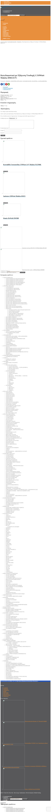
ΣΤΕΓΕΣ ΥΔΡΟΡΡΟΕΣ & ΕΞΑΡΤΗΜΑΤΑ (12, 633)
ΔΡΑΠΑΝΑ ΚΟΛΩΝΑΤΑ (11, 459)
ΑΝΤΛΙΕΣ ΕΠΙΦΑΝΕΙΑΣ (11, 616)
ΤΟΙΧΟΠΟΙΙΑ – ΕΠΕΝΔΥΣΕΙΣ (13, 645)
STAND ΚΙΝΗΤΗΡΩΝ (11, 574)
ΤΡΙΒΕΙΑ (8, 448)
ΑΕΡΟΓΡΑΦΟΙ (9, 392)
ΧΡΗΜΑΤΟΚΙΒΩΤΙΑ (11, 344)
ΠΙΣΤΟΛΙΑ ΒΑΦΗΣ (10, 474)
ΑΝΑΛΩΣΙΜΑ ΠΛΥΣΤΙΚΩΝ (12, 614)
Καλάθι (4, 31)
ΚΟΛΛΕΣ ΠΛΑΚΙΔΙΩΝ (11, 599)
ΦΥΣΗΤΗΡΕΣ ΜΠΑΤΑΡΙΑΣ (12, 327)
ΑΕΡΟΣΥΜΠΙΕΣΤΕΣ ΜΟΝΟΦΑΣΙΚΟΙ (14, 283)
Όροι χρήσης (6, 1)
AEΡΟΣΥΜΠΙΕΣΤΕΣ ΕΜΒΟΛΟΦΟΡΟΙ (15, 280)
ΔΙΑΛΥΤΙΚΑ (9, 669)
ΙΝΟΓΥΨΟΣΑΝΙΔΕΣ (13, 650)
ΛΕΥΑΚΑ (10, 374)
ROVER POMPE (9, 560)
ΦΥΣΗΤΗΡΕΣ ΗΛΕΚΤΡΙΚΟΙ (12, 326)
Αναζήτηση (22, 15)
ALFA (7, 514)
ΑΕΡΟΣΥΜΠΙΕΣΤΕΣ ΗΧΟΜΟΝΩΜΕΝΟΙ (15, 282)
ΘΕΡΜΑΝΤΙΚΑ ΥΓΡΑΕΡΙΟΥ (12, 508)
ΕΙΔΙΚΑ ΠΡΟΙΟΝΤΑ (10, 670)
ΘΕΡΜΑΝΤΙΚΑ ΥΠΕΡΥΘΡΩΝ (13, 510)
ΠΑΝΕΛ (8, 601)
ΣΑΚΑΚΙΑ (10, 380)
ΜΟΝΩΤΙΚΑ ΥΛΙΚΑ (13, 651)
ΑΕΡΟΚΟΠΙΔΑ (9, 398)
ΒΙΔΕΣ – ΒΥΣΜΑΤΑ (13, 642)
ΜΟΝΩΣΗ (5, 597)
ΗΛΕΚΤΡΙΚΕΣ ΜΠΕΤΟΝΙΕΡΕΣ (13, 462)
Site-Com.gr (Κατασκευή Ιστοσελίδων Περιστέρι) (27, 681)
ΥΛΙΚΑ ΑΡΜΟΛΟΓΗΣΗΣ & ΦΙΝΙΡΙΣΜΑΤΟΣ (16, 653)
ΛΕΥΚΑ (10, 386)
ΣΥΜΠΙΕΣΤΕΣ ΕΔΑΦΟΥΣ (12, 356)
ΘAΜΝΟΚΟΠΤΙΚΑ (10, 294)
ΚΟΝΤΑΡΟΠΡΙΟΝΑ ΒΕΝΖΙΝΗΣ (13, 299)
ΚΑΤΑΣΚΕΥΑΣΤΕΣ (12, 41)
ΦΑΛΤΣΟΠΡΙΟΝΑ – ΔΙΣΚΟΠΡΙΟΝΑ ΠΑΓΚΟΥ (16, 451)
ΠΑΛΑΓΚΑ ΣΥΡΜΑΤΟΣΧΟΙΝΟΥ (13, 472)
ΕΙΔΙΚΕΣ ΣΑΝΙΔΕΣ (12, 647)
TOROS (7, 569)
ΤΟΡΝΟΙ (8, 492)
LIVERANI (8, 548)
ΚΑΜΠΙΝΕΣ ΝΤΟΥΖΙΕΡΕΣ (12, 631)
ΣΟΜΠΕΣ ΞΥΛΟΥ (10, 512)
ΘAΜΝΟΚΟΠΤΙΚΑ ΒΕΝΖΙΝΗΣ (13, 295)
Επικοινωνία (6, 4)
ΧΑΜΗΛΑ (10, 390)
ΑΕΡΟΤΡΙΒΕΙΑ (9, 399)
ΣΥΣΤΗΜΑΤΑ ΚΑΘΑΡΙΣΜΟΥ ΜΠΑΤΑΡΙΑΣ (16, 622)
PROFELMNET (9, 556)
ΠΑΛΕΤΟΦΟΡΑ (7, 607)
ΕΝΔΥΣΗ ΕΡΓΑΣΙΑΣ (10, 371)
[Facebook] (2, 84)
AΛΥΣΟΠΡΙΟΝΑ (10, 287)
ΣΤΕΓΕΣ (8, 637)
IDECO (7, 538)
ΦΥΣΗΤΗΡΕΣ (9, 452)
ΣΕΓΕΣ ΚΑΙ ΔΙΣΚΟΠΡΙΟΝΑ (12, 484)
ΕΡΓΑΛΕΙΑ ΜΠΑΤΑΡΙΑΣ (9, 414)
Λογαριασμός (6, 30)
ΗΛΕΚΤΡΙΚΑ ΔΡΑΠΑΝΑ (11, 460)
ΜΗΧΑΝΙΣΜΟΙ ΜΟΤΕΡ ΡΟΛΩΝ (13, 350)
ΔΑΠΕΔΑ (5, 357)
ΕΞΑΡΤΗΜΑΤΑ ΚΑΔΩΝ (14, 311)
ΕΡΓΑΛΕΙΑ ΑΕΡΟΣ (7, 391)
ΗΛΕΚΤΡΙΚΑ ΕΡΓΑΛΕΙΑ (16, 81)
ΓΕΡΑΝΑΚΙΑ (9, 580)
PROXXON (8, 557)
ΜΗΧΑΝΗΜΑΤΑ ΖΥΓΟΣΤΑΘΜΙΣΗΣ (14, 586)
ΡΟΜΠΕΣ (10, 379)
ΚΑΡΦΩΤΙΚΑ (9, 427)
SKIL (7, 563)
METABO (8, 553)
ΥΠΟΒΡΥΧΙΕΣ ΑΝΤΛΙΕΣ (11, 623)
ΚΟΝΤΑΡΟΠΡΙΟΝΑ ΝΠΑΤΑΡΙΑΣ (13, 300)
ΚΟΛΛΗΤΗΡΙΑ (9, 466)
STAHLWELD (9, 565)
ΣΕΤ (9, 381)
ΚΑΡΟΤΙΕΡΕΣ (9, 463)
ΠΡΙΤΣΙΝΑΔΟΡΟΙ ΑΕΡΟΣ (12, 410)
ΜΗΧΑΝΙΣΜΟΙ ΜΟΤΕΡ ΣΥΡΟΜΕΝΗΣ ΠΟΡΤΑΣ (17, 351)
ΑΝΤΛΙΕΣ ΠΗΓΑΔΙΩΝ (11, 617)
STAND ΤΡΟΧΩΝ (10, 575)
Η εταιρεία (5, 687)
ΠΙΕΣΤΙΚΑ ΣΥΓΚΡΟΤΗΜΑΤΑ (13, 620)
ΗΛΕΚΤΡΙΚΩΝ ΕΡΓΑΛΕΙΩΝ (12, 332)
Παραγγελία (5, 32)
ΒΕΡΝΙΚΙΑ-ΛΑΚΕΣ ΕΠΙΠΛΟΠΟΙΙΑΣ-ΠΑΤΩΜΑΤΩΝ (18, 665)
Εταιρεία (5, 27)
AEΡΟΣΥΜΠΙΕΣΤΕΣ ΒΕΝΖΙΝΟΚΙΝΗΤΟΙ (15, 278)
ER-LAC (8, 531)
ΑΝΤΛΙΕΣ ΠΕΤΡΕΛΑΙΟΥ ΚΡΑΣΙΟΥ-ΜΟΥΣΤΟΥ (19, 309)
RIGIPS (7, 559)
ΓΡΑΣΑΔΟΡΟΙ (9, 420)
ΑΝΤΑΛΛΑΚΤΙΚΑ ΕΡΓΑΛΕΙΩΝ (13, 331)
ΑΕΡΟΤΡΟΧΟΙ (9, 401)
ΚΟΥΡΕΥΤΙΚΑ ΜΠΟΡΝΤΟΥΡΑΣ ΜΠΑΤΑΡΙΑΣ (16, 303)
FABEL (7, 533)
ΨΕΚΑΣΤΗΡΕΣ (9, 329)
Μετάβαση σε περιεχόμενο (25, 6)
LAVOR (7, 547)
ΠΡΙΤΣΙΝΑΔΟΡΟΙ (10, 442)
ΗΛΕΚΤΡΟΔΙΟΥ (9, 501)
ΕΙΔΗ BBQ (5, 361)
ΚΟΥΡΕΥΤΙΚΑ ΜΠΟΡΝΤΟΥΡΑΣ (13, 301)
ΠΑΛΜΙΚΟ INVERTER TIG (12, 504)
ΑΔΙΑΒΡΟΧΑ (11, 372)
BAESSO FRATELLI (10, 517)
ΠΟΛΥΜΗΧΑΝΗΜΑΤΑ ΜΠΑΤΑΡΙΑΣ (14, 319)
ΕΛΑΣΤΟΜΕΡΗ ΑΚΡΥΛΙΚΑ (12, 671)
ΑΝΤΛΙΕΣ (8, 615)
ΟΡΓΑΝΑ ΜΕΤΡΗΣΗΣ (13, 312)
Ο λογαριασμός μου (7, 796)
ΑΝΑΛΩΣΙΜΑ (6, 330)
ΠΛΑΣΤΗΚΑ (9, 675)
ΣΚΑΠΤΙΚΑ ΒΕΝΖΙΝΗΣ (11, 320)
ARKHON (8, 516)
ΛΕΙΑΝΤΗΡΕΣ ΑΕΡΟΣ (11, 406)
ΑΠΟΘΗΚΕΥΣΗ (7, 335)
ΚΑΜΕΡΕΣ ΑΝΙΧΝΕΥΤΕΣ (12, 426)
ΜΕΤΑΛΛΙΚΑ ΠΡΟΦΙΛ (11, 644)
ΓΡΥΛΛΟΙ (8, 583)
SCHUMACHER (9, 562)
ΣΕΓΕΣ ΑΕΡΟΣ (9, 411)
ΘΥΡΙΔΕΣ (10, 648)
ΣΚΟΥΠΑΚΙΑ (9, 446)
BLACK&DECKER (10, 523)
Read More (5, 171)
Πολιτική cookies (7, 2)
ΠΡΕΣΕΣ (8, 591)
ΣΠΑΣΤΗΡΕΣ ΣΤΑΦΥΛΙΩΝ (14, 315)
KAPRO (8, 542)
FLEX (7, 536)
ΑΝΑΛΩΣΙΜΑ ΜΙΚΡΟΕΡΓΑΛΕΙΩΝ (14, 596)
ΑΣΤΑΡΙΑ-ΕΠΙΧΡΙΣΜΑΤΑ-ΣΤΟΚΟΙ (14, 663)
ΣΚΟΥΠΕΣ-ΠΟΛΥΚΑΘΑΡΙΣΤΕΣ (10, 625)
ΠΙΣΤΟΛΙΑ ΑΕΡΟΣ (10, 408)
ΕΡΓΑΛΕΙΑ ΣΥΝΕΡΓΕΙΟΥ (12, 584)
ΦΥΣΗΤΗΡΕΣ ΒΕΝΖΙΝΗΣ (12, 325)
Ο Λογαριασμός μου (7, 10)
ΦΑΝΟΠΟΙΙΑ (6, 654)
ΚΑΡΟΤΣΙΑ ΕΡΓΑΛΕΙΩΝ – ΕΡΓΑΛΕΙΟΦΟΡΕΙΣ (16, 336)
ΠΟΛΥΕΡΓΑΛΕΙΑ (10, 441)
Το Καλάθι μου (6, 11)
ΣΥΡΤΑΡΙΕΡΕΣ (9, 343)
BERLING (8, 519)
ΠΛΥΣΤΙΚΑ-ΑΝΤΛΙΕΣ (8, 613)
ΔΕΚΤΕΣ (8, 347)
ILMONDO (8, 539)
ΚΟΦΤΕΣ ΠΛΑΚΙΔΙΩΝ (13, 526)
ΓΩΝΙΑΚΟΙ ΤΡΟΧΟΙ (10, 421)
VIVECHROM (9, 572)
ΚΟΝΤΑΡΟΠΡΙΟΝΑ (10, 297)
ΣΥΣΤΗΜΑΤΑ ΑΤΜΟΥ (11, 628)
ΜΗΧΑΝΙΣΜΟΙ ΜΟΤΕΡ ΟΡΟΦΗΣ (14, 349)
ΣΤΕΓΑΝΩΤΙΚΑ (9, 603)
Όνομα (2, 130)
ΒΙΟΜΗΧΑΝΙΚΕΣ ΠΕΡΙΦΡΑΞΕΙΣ (13, 609)
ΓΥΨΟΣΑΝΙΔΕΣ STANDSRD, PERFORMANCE (19, 646)
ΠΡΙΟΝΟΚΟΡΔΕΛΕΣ (10, 482)
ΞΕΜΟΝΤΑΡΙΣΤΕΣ (10, 589)
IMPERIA (8, 541)
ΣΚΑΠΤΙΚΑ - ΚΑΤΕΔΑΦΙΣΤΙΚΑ (39, 81)
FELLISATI (8, 535)
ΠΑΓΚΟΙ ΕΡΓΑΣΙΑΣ (10, 341)
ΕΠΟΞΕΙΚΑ (8, 672)
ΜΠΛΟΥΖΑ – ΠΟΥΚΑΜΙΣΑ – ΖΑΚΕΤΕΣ (17, 375)
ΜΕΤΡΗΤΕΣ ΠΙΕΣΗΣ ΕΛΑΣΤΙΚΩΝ (14, 585)
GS (6, 537)
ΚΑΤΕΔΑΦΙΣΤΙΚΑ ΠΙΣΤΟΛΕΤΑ (13, 428)
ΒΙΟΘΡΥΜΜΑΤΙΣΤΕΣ (11, 290)
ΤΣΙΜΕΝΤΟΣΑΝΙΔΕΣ (13, 652)
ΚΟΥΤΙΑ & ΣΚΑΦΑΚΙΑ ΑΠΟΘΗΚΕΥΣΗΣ (15, 338)
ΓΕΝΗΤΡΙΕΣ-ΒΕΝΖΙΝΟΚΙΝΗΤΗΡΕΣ (11, 355)
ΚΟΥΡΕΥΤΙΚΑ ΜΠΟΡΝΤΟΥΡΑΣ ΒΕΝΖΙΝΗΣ (16, 302)
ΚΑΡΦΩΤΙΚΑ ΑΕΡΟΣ (11, 404)
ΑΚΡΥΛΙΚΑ (8, 662)
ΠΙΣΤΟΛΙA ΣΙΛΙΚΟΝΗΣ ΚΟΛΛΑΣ (14, 438)
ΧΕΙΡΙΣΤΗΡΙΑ (9, 354)
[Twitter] (4, 84)
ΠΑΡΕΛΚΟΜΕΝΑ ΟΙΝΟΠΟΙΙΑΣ (15, 313)
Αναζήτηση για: (4, 15)
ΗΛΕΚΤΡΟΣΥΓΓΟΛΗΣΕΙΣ (9, 498)
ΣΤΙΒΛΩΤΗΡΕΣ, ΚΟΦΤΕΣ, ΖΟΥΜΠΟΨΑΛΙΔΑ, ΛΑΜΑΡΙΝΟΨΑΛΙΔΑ (22, 489)
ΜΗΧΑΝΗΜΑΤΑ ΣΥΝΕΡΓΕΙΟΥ (10, 573)
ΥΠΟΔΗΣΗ (8, 385)
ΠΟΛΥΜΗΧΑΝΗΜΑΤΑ (11, 317)
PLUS (7, 555)
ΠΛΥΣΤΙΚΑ (8, 621)
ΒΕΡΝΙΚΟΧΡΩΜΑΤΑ (11, 666)
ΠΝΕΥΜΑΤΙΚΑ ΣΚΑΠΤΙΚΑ (12, 440)
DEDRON (8, 527)
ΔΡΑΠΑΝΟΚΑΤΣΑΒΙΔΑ (11, 423)
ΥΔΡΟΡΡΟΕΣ (9, 638)
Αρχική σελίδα (4, 41)
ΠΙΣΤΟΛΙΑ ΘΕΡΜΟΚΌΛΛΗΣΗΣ (13, 475)
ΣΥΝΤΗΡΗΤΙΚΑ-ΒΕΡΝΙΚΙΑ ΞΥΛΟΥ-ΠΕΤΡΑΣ (16, 676)
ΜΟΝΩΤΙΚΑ (9, 674)
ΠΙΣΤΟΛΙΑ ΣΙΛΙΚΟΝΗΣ (11, 477)
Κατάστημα (5, 689)
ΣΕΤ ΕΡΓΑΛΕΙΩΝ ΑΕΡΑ (11, 412)
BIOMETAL (8, 521)
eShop (4, 24)
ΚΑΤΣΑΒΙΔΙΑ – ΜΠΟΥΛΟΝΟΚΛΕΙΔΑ (14, 429)
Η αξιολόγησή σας (5, 128)
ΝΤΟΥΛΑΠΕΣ (9, 339)
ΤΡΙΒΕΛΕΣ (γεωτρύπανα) (11, 324)
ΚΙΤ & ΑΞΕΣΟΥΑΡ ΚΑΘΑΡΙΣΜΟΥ (14, 627)
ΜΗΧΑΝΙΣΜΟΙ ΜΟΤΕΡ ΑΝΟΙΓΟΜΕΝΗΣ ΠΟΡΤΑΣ (17, 348)
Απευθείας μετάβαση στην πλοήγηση (12, 6)
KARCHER (8, 543)
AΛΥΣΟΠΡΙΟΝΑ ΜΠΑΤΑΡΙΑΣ (13, 289)
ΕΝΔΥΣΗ (5, 363)
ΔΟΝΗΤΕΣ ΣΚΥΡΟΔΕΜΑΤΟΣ (13, 422)
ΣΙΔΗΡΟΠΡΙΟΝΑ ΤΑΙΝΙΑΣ (12, 487)
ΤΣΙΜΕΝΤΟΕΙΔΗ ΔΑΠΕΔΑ (12, 605)
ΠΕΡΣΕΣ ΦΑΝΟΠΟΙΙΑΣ (11, 658)
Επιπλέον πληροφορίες (8, 88)
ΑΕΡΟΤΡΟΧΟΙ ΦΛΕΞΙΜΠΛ (12, 402)
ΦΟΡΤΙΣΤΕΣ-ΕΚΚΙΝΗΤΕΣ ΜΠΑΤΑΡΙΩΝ (15, 593)
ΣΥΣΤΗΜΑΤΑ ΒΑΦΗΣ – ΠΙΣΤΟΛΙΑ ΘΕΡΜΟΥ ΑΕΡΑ (18, 490)
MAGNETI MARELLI (11, 549)
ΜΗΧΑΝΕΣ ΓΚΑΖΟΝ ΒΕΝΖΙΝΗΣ (14, 306)
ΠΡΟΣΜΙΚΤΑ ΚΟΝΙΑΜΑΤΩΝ (13, 602)
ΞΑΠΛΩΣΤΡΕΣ (9, 587)
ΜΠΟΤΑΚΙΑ (11, 387)
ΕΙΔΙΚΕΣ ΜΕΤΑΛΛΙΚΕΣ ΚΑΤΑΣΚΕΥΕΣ (15, 611)
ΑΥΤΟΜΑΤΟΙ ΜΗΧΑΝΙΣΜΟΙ (10, 345)
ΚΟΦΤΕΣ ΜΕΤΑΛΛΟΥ (11, 432)
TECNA (7, 567)
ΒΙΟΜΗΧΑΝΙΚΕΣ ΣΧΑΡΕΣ (12, 610)
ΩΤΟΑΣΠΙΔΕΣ (11, 369)
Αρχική (4, 26)
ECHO (7, 530)
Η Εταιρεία (5, 23)
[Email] (9, 84)
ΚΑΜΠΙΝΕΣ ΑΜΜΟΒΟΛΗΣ (12, 657)
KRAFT (7, 545)
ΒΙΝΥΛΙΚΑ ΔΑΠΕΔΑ (11, 360)
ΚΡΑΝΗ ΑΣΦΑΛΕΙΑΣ (13, 368)
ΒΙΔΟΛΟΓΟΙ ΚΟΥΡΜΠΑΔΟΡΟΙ (13, 579)
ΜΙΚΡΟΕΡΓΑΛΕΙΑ (7, 595)
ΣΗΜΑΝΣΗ (11, 383)
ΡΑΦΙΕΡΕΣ (8, 342)
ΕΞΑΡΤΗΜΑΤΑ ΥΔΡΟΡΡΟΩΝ (12, 634)
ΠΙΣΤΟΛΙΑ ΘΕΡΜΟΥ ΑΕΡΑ (12, 476)
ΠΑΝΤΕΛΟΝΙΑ (12, 378)
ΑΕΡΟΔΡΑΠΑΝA (10, 393)
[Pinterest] (6, 84)
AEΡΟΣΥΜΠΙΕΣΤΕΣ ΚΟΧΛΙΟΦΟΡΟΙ (14, 281)
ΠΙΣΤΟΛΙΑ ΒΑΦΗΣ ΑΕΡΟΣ (12, 409)
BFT (7, 520)
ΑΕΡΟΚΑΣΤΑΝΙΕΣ (10, 395)
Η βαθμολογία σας (5, 118)
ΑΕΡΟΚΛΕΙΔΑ (9, 397)
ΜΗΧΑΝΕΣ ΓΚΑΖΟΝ (11, 305)
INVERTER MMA (10, 499)
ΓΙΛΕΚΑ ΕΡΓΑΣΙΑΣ (13, 373)
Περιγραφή (5, 87)
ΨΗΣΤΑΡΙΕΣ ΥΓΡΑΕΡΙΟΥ (12, 362)
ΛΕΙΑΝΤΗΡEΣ (9, 433)
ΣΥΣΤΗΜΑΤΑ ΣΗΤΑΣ (8, 639)
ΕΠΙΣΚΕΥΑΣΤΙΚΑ (10, 598)
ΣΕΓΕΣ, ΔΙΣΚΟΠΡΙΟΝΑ (11, 444)
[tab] (26, 87)
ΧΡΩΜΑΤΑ (5, 660)
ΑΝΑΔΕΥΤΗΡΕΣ (10, 418)
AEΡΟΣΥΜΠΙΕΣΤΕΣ (8, 277)
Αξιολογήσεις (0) (6, 89)
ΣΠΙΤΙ (4, 629)
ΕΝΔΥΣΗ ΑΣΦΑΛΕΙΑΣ (11, 365)
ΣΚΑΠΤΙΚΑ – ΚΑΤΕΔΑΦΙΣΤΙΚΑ (13, 488)
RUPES (7, 561)
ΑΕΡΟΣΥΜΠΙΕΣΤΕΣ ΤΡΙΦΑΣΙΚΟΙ (14, 284)
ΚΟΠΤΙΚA (8, 430)
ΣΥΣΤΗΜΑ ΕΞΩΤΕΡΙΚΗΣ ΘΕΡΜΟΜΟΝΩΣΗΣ (16, 604)
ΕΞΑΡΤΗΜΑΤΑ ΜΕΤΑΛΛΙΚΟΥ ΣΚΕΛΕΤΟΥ (16, 641)
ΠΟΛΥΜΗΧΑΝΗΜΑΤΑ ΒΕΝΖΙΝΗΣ (14, 318)
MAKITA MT (9, 551)
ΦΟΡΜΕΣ (10, 384)
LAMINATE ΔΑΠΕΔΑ (11, 359)
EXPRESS (8, 532)
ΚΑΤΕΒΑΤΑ (8, 635)
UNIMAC (8, 571)
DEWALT (10, 333)
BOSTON (8, 524)
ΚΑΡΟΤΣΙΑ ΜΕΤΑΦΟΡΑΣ (12, 337)
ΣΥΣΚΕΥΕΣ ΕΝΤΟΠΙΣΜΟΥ (12, 447)
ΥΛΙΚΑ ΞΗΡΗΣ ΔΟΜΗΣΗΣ (9, 640)
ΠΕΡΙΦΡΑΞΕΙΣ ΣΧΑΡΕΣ (8, 608)
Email (2, 132)
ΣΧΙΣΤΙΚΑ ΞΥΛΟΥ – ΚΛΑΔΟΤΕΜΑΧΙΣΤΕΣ (16, 323)
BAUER (8, 518)
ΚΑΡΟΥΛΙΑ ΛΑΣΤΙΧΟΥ (11, 403)
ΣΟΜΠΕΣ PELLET (10, 511)
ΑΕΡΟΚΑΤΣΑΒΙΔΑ (10, 396)
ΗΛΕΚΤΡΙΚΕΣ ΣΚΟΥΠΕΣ (12, 626)
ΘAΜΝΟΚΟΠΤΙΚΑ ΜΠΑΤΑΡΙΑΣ (13, 296)
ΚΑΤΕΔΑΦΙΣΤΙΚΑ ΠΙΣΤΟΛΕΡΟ (13, 405)
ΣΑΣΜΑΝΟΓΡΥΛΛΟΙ (11, 592)
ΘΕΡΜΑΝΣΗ (6, 506)
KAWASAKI (9, 544)
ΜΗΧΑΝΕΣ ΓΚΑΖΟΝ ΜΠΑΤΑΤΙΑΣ (14, 307)
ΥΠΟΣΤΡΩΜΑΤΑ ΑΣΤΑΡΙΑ (12, 677)
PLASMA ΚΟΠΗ (10, 500)
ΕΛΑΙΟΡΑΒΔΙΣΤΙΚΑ (10, 293)
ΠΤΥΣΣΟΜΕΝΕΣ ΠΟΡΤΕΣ (12, 632)
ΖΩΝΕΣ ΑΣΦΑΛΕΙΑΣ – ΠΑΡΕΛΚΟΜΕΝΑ (18, 367)
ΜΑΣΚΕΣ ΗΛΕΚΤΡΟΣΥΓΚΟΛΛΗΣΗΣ (14, 502)
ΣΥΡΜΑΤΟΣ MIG (10, 505)
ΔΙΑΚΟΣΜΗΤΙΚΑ (10, 668)
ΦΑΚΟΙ (7, 450)
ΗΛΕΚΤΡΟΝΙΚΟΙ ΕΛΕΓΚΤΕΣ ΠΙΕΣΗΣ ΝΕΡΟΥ (16, 619)
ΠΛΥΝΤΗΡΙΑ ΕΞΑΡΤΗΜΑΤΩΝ (13, 590)
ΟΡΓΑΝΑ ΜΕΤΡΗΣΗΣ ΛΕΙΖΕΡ (13, 436)
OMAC (7, 554)
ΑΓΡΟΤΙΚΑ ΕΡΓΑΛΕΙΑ (8, 286)
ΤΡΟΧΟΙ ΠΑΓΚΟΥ (10, 494)
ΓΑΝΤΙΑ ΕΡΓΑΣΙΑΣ (12, 366)
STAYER (8, 566)
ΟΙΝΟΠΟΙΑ (8, 308)
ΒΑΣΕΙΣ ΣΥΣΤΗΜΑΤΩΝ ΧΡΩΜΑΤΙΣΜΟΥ (15, 664)
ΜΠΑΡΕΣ (8, 353)
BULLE (7, 525)
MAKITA (19, 41)
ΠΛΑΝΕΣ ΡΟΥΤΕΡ (10, 439)
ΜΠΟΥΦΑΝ (11, 377)
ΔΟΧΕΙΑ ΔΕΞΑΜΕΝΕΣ (11, 291)
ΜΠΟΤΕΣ (10, 389)
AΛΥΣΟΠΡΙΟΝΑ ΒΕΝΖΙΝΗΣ (12, 288)
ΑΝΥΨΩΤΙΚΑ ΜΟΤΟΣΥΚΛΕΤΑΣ (13, 578)
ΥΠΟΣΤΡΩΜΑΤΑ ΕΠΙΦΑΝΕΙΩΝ (13, 678)
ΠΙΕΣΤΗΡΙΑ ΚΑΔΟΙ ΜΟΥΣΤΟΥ (15, 314)
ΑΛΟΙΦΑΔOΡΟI (9, 417)
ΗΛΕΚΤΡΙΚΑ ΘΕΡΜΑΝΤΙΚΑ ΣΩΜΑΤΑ (15, 507)
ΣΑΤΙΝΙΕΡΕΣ (9, 483)
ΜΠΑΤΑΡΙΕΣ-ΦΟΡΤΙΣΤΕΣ (12, 435)
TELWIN (8, 568)
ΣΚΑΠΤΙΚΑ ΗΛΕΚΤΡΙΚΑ (12, 321)
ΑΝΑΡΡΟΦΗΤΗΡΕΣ (10, 577)
